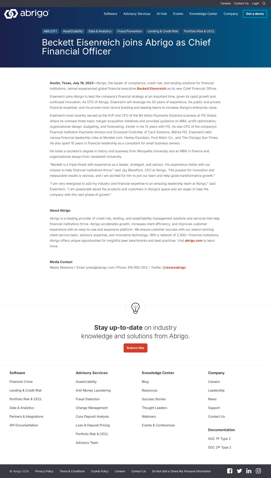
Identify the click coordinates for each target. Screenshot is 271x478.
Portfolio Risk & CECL (199, 31)
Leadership (216, 390)
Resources (149, 390)
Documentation (221, 430)
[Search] (264, 3)
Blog (145, 382)
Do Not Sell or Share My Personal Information (181, 471)
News (212, 399)
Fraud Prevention (129, 31)
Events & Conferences (158, 425)
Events (178, 14)
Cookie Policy (100, 471)
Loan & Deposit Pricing (93, 425)
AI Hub (162, 14)
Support (214, 408)
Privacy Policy (44, 471)
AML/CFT (50, 31)
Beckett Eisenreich (151, 88)
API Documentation (24, 425)
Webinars (149, 416)
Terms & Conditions (72, 471)
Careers (226, 3)
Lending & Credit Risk (163, 31)
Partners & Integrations (26, 416)
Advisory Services (136, 14)
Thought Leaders (154, 408)
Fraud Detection (88, 399)
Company (231, 14)
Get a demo (255, 14)
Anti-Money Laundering (93, 390)
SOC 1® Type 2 (219, 439)
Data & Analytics (100, 31)
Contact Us (241, 3)
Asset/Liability (73, 31)
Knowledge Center (203, 14)
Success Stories (153, 399)
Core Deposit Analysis (92, 416)
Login (255, 3)
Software (110, 14)
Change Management (92, 408)
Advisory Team (87, 443)
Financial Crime (21, 382)
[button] (181, 471)
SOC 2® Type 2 (219, 447)
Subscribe (135, 348)
